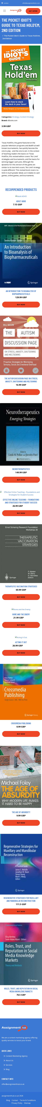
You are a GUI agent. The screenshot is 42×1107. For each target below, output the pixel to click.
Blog (7, 1069)
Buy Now (21, 133)
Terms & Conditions (28, 1100)
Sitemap (27, 1103)
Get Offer (33, 11)
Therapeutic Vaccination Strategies (21, 586)
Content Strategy (27, 117)
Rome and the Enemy (21, 614)
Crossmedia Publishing (21, 723)
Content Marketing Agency (16, 1056)
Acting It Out (21, 642)
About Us (9, 1060)
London (6, 3)
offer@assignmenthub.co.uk (31, 3)
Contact (15, 1100)
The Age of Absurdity (21, 812)
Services (9, 1065)
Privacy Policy (17, 1103)
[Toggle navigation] (4, 11)
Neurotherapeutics (21, 469)
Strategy (15, 117)
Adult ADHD (21, 201)
